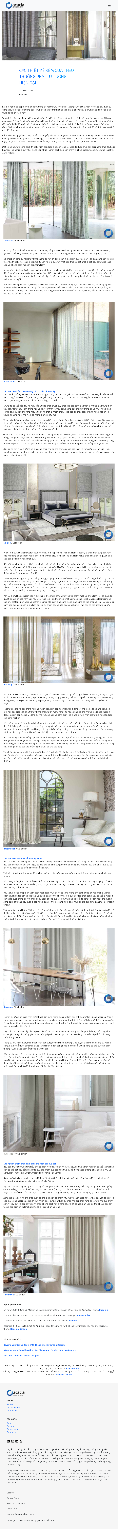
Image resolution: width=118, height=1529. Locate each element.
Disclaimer (12, 1508)
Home (10, 1404)
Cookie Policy (13, 1498)
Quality (10, 1423)
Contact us (12, 1410)
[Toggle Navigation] (109, 5)
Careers (11, 1492)
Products (11, 1432)
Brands (10, 1426)
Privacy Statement (16, 1503)
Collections (12, 1429)
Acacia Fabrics (14, 1407)
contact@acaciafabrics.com (20, 1514)
